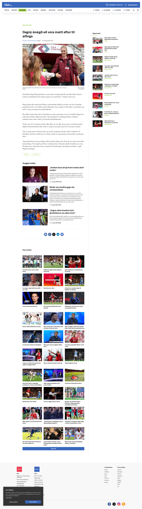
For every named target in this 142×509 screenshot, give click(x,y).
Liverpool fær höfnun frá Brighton (32, 345)
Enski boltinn (36, 154)
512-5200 (39, 476)
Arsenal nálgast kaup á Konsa (52, 401)
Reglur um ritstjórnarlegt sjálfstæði (23, 476)
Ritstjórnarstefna (38, 482)
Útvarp (106, 482)
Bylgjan (119, 480)
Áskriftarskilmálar (38, 484)
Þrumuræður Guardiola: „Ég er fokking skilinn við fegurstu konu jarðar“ (53, 443)
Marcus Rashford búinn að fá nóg (53, 363)
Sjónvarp (106, 480)
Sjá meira (53, 448)
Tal (118, 486)
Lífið (105, 476)
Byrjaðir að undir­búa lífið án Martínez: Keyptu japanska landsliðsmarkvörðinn (72, 403)
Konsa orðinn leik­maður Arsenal (32, 326)
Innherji (119, 470)
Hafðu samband (38, 480)
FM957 (119, 482)
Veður (118, 478)
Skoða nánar (9, 497)
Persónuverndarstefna (22, 479)
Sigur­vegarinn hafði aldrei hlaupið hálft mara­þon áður (111, 48)
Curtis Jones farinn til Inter (30, 306)
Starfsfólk (36, 486)
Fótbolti (26, 154)
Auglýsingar (37, 478)
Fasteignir (119, 472)
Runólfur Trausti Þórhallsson (30, 40)
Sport (105, 474)
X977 (118, 484)
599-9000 (21, 485)
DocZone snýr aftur (49, 288)
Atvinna (119, 474)
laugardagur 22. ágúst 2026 (116, 5)
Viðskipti (106, 472)
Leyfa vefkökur (33, 502)
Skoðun (106, 478)
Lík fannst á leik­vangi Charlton (73, 383)
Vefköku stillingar (13, 502)
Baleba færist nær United (29, 401)
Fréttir (106, 470)
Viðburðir (119, 476)
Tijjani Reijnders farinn (71, 363)
